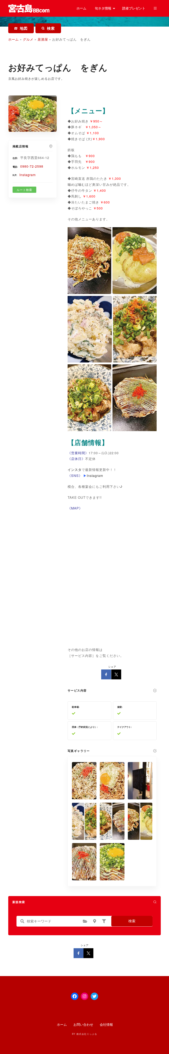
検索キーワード (22, 921)
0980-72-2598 (31, 166)
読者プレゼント (133, 8)
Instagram (27, 174)
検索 (131, 921)
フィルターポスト (104, 921)
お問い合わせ (83, 1024)
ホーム (81, 8)
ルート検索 (24, 190)
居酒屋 (43, 39)
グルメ (28, 39)
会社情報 (106, 1024)
